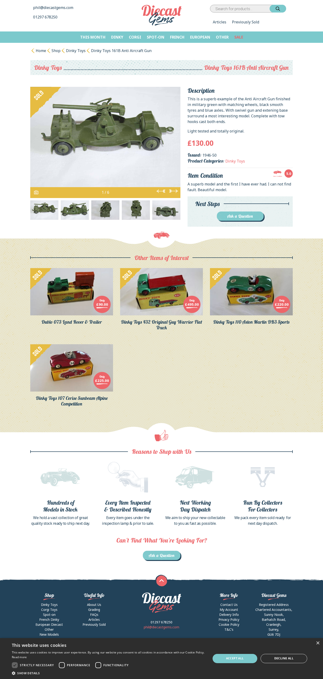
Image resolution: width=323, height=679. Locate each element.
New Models (49, 634)
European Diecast (49, 624)
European (200, 37)
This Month (92, 37)
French (177, 37)
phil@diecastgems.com (53, 7)
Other (222, 37)
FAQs (94, 614)
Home (41, 50)
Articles (219, 22)
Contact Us (229, 604)
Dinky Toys (76, 50)
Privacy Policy (228, 619)
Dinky (117, 37)
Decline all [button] (283, 658)
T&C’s (228, 629)
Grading (94, 609)
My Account (229, 609)
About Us (94, 604)
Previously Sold (245, 22)
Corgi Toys (49, 609)
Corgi (135, 37)
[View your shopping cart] (290, 9)
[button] (108, 673)
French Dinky (49, 619)
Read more (19, 657)
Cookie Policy (229, 624)
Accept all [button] (235, 658)
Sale (238, 37)
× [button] (317, 643)
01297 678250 (45, 17)
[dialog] (161, 658)
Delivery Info (229, 614)
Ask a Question (240, 216)
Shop (56, 50)
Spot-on (155, 37)
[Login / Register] (287, 9)
